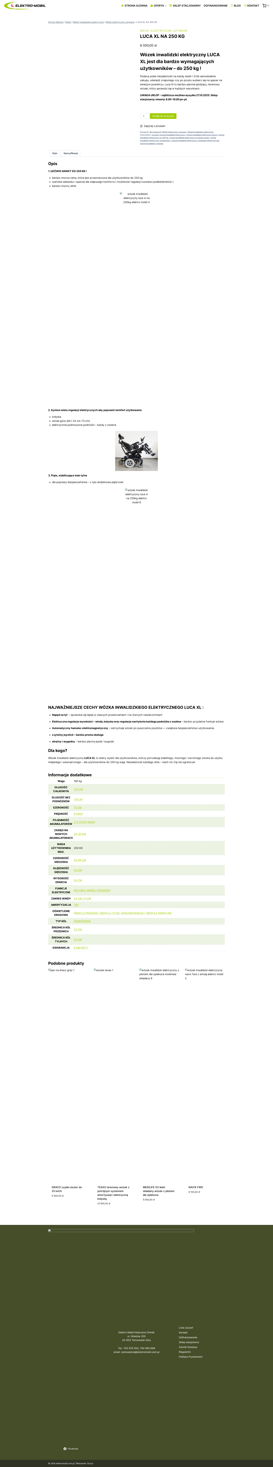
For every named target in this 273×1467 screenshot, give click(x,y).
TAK (76, 904)
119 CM (78, 799)
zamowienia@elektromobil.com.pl (140, 1352)
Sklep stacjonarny (187, 5)
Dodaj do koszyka (163, 116)
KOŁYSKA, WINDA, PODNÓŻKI (92, 890)
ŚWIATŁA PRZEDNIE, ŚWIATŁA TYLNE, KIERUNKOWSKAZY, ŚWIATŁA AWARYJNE (123, 913)
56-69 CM (80, 860)
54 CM (78, 880)
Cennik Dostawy (188, 1347)
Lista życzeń (186, 1327)
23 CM (78, 929)
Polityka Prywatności (190, 1356)
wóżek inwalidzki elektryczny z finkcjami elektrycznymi (195, 141)
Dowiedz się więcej (68, 1204)
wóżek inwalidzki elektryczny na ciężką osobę (189, 138)
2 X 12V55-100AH (84, 822)
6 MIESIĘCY (81, 947)
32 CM (78, 939)
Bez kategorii (155, 132)
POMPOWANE (82, 921)
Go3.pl (90, 1463)
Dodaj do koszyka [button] (159, 1208)
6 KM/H (78, 813)
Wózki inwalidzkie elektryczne (201, 132)
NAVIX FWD (196, 1187)
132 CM (78, 789)
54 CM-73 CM (82, 898)
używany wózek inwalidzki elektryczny (168, 135)
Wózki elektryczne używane (164, 30)
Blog (237, 5)
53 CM (78, 870)
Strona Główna (136, 5)
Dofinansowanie (216, 5)
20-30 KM (80, 834)
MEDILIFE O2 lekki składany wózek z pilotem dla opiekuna (158, 1191)
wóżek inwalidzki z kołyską (151, 144)
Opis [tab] (54, 153)
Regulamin (185, 1352)
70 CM (78, 807)
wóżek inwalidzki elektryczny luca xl (202, 135)
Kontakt (253, 5)
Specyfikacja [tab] (71, 153)
